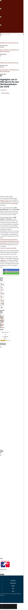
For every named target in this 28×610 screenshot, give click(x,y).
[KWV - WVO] (2, 289)
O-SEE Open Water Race (5, 201)
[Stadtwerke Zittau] (2, 317)
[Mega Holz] (2, 322)
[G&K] (2, 307)
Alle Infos (8, 340)
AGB (13, 588)
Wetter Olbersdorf (5, 332)
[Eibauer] (2, 284)
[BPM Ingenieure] (3, 304)
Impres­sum (13, 580)
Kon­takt (13, 585)
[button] (5, 269)
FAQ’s (13, 591)
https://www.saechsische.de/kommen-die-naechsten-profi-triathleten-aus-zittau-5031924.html (9, 241)
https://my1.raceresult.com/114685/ (8, 248)
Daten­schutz (13, 583)
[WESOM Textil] (2, 325)
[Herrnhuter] (2, 327)
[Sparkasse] (3, 293)
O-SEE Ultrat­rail (14, 203)
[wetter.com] (3, 340)
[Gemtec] (2, 300)
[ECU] (2, 296)
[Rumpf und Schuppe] (2, 320)
